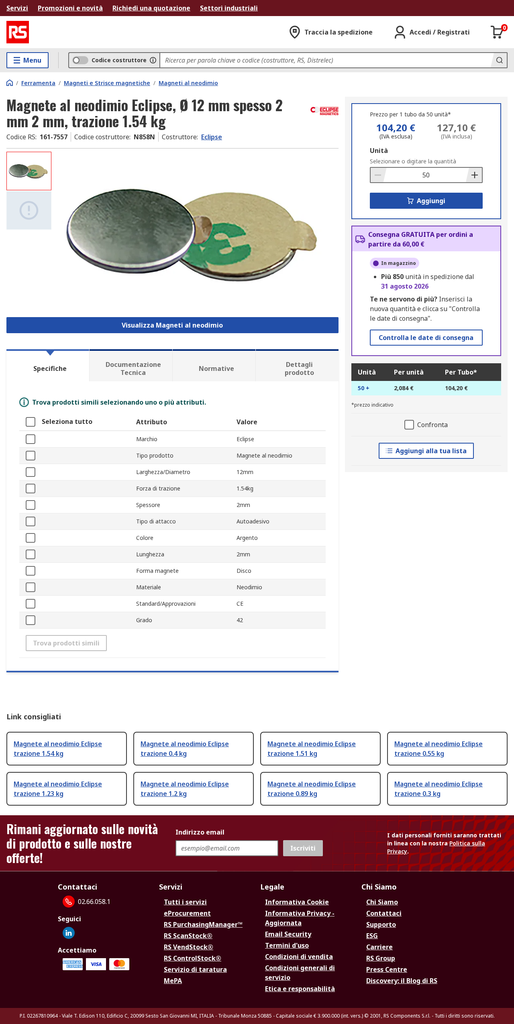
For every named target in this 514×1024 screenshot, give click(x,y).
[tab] (47, 365)
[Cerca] (499, 60)
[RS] (17, 32)
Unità (379, 150)
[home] (9, 82)
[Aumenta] (474, 175)
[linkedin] (69, 933)
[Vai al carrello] (497, 32)
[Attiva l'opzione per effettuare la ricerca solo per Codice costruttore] (153, 60)
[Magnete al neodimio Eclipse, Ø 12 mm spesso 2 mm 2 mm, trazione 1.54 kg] (196, 232)
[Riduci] (379, 175)
